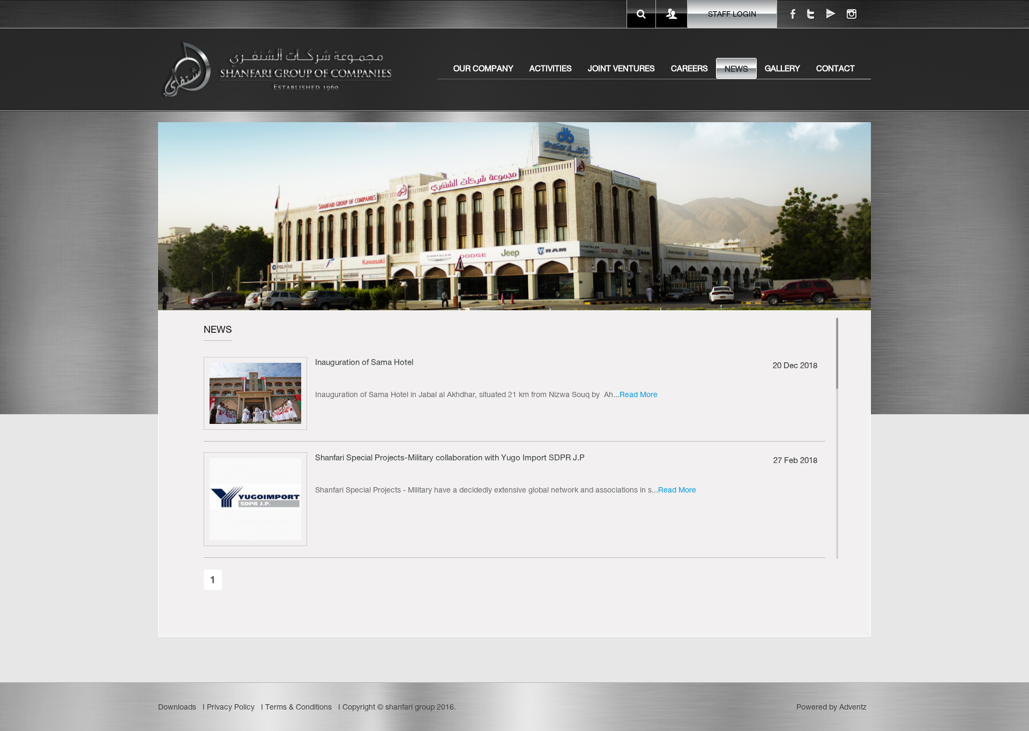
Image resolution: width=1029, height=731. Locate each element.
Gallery (782, 68)
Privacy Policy (231, 707)
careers (689, 68)
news (736, 68)
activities (551, 68)
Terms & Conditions (298, 707)
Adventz (853, 707)
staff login (732, 14)
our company (483, 68)
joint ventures (621, 68)
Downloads (177, 707)
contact (835, 68)
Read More (639, 394)
